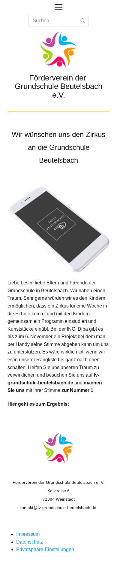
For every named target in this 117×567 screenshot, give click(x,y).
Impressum (28, 534)
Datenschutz (29, 541)
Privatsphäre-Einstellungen (45, 549)
